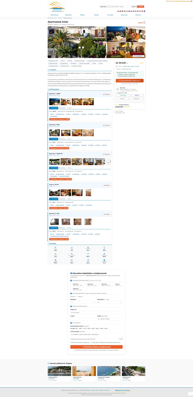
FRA (93, 328)
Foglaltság (62, 107)
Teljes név (73, 309)
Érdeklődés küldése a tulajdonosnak (97, 347)
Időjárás (96, 15)
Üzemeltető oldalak (72, 393)
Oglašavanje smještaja (123, 390)
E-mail (72, 316)
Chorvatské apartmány (107, 394)
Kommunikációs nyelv (79, 326)
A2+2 (128, 66)
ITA (85, 328)
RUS (97, 328)
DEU (80, 328)
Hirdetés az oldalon (90, 390)
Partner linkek (89, 394)
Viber (138, 95)
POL (106, 328)
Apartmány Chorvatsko (97, 394)
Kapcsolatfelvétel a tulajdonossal (130, 80)
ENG (71, 328)
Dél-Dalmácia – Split (52, 18)
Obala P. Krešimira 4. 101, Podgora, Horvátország (61, 24)
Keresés (141, 6)
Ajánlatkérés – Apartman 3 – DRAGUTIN (61, 179)
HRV (101, 328)
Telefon (102, 316)
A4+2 (125, 66)
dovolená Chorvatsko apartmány (95, 393)
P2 (135, 66)
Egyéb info (138, 15)
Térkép (122, 98)
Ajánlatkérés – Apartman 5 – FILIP (59, 239)
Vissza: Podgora (119, 111)
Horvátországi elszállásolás (82, 393)
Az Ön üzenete (77, 331)
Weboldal (137, 98)
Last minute (110, 15)
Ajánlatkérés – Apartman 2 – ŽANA (60, 148)
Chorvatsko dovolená (106, 393)
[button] (129, 106)
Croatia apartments (116, 393)
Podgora (60, 18)
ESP (89, 328)
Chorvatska (123, 393)
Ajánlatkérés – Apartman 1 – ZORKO (60, 119)
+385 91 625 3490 (122, 93)
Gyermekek (103, 299)
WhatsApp (123, 95)
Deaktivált (83, 394)
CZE (76, 328)
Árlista (69, 107)
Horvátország (54, 15)
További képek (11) (139, 56)
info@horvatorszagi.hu (104, 390)
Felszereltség (54, 107)
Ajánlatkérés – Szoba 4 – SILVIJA (59, 208)
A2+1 (138, 66)
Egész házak (124, 15)
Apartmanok (68, 15)
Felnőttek (73, 299)
